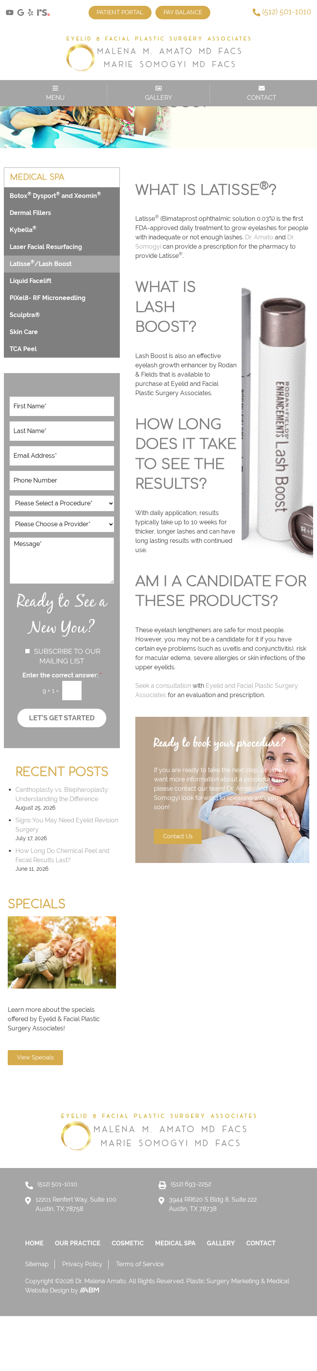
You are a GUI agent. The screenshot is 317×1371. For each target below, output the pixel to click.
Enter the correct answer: (62, 675)
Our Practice (78, 1243)
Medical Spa (175, 1243)
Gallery (221, 1243)
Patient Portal (120, 12)
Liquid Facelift (30, 281)
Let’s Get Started (62, 718)
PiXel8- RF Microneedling (47, 298)
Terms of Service (140, 1264)
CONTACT (261, 97)
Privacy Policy (82, 1264)
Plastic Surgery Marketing (223, 1281)
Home (34, 1243)
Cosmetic (128, 1243)
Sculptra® (25, 315)
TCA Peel (23, 349)
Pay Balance (183, 12)
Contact (261, 1243)
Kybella (23, 229)
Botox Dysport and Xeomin (55, 195)
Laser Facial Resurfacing (46, 247)
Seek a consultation (163, 685)
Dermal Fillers (30, 213)
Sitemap (37, 1264)
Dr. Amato (259, 237)
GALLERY (158, 97)
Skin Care (24, 332)
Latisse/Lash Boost (41, 263)
